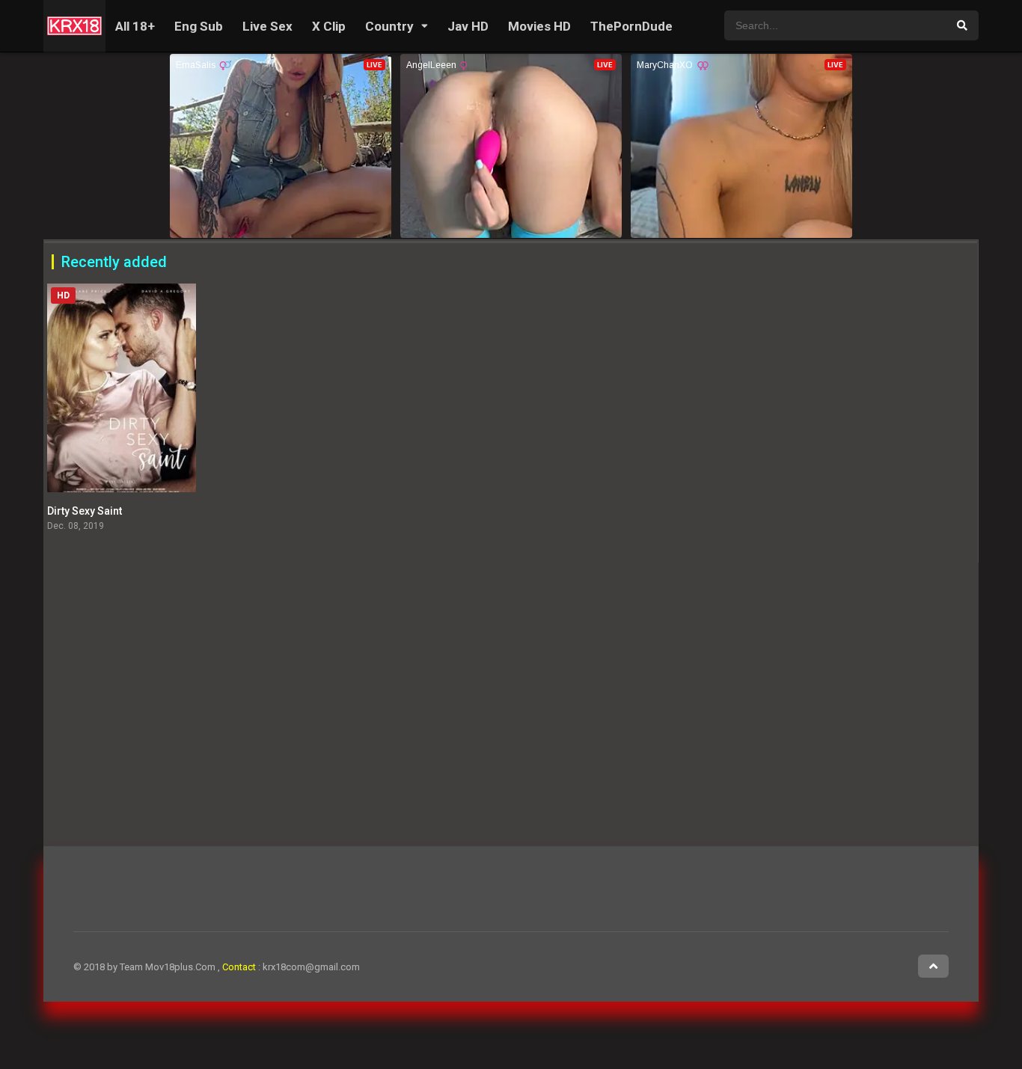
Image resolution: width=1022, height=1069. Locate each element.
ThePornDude (631, 26)
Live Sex (267, 26)
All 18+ (135, 26)
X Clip (329, 26)
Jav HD (468, 26)
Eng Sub (198, 26)
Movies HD (539, 26)
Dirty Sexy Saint (84, 511)
